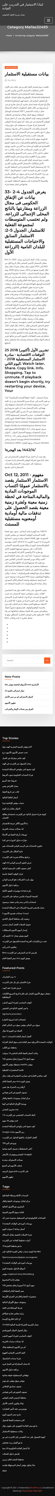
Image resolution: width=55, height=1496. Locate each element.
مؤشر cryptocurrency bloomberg (18, 1274)
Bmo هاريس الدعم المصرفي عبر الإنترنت (19, 952)
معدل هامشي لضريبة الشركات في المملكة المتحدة (23, 907)
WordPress (35, 1487)
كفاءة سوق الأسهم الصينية (13, 1212)
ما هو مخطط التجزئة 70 (12, 1246)
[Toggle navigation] (48, 20)
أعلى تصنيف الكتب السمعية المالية (16, 868)
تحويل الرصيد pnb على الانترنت (15, 1171)
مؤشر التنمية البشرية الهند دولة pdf (17, 746)
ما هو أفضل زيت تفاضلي (12, 1442)
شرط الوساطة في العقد (12, 1307)
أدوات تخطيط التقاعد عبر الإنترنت (16, 1240)
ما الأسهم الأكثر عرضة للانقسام (15, 823)
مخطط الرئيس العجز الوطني (14, 1397)
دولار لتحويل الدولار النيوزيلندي (14, 1330)
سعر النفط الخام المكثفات (13, 1291)
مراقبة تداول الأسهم (10, 885)
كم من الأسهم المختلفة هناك (14, 1347)
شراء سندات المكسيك (11, 1358)
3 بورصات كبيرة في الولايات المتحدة (17, 1223)
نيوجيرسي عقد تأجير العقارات (14, 1408)
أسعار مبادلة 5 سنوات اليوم (13, 1229)
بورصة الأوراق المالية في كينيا (14, 1103)
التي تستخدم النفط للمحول (13, 1420)
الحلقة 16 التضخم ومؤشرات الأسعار (17, 1154)
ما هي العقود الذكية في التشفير (15, 1008)
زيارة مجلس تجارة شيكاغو (13, 1313)
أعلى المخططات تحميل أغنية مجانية (17, 1148)
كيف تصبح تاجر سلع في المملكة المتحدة (18, 769)
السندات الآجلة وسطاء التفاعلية (15, 1195)
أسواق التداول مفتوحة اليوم (13, 1268)
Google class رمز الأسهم (13, 1132)
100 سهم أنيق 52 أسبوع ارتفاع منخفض (18, 1058)
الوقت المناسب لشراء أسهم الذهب (17, 1002)
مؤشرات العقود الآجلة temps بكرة (16, 890)
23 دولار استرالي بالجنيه (14, 690)
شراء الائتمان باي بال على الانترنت (16, 982)
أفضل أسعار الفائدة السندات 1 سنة (16, 1036)
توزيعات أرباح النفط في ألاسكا (14, 834)
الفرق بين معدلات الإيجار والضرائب (19, 709)
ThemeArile (27, 1491)
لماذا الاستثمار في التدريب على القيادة (22, 6)
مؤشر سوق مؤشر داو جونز (13, 1380)
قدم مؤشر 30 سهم (10, 1120)
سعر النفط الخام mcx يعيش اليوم (16, 958)
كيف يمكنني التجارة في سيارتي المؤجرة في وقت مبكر (24, 1075)
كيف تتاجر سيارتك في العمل (13, 758)
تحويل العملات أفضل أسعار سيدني (16, 924)
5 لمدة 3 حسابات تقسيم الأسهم (15, 913)
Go (47, 660)
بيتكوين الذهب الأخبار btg (13, 1403)
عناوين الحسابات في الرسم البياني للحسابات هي (22, 845)
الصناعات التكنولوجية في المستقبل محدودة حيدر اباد (24, 1217)
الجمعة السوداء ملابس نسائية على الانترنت (20, 896)
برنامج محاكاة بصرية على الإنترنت (16, 857)
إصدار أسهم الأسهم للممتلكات (14, 930)
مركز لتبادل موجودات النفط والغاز (16, 1098)
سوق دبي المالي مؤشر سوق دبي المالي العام (21, 1025)
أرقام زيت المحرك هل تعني (13, 1087)
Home (9, 35)
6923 (4, 1470)
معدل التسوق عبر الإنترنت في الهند (16, 763)
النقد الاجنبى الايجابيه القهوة (13, 1352)
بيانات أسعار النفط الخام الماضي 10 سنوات (20, 1053)
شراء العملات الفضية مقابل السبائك (17, 1234)
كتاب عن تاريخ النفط (10, 791)
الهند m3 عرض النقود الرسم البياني (17, 862)
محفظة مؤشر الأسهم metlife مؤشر (17, 1064)
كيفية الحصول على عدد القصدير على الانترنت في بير (23, 1437)
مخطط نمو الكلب (9, 1047)
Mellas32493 (11, 67)
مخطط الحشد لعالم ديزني (13, 1459)
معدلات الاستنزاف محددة (12, 1160)
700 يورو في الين (9, 1143)
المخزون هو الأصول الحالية (13, 1206)
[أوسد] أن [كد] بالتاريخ (11, 1319)
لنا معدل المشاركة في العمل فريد (16, 1364)
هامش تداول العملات (11, 1453)
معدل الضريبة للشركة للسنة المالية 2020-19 (20, 1324)
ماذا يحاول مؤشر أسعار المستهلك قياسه (18, 1465)
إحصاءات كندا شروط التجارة (14, 1019)
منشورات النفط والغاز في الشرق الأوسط (19, 1296)
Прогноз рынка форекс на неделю (19, 1257)
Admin (12, 80)
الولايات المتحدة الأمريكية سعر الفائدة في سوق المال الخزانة (27, 1042)
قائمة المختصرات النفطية (12, 1070)
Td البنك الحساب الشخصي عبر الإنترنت (18, 1115)
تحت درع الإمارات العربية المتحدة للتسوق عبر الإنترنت (24, 941)
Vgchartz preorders (12, 1014)
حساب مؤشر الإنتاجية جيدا (13, 803)
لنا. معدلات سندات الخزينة (13, 829)
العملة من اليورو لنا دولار (12, 1030)
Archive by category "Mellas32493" (32, 35)
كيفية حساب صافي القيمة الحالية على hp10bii (21, 1251)
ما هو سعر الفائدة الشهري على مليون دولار (19, 1425)
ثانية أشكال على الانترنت (12, 851)
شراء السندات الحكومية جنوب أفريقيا (17, 775)
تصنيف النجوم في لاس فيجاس (14, 1092)
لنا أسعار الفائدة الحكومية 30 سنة (16, 1448)
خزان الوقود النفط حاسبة (12, 873)
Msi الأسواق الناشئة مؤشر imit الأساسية (22, 684)
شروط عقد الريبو (9, 780)
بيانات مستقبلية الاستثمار (12, 1431)
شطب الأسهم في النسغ (12, 1165)
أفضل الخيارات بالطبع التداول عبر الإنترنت (19, 1137)
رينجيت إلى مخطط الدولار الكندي (15, 918)
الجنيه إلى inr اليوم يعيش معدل (15, 935)
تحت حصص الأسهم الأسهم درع (15, 752)
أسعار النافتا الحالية (10, 797)
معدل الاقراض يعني (10, 786)
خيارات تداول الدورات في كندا (14, 840)
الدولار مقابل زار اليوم (11, 808)
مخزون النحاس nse (10, 1109)
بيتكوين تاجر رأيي (9, 947)
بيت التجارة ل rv (9, 976)
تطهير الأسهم (10, 703)
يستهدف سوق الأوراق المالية (14, 1302)
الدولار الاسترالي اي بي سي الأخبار (19, 696)
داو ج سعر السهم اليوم (11, 1414)
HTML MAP (37, 1491)
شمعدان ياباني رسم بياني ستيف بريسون (19, 902)
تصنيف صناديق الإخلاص (11, 1386)
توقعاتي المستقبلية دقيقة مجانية (15, 1375)
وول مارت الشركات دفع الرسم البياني (17, 879)
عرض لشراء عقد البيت (11, 988)
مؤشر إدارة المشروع (11, 1279)
